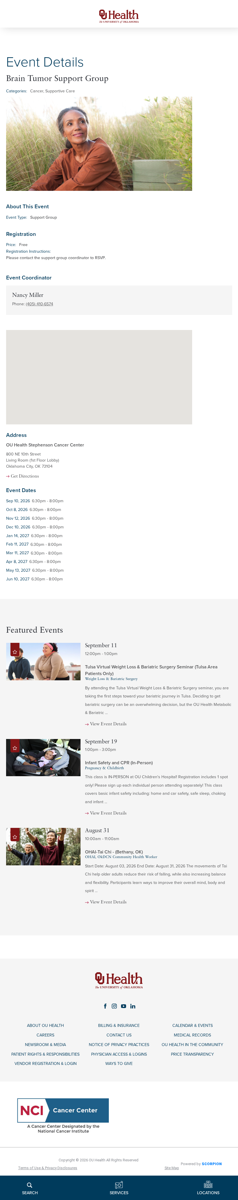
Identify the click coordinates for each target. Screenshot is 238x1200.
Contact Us (119, 1035)
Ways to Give (119, 1063)
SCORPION (212, 1164)
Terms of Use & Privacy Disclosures (47, 1168)
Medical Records (192, 1035)
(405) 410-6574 (39, 304)
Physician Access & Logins (119, 1054)
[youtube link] (123, 1006)
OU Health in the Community (192, 1044)
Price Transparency (192, 1054)
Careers (45, 1035)
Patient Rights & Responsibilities (45, 1054)
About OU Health (45, 1025)
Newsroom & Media (45, 1044)
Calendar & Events (192, 1025)
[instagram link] (114, 1006)
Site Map (172, 1168)
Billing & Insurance (119, 1025)
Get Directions (25, 476)
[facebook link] (105, 1006)
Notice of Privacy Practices (119, 1044)
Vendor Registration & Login (46, 1063)
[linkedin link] (133, 1006)
